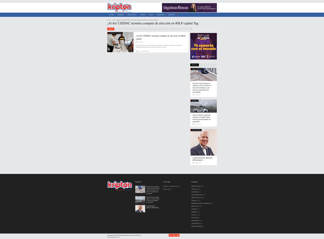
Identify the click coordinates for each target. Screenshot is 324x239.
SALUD (193, 215)
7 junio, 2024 (140, 42)
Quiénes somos (167, 189)
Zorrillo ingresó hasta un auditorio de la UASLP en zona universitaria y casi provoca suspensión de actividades (202, 87)
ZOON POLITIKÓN (196, 226)
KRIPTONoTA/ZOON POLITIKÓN (200, 203)
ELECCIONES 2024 (113, 33)
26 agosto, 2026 (197, 124)
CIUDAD (194, 69)
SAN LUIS (194, 217)
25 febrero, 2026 (197, 162)
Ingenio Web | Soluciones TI (113, 237)
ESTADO (120, 33)
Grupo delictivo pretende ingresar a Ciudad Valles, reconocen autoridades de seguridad (202, 118)
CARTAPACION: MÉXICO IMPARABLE (203, 159)
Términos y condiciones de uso (171, 186)
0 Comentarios (146, 51)
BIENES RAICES (196, 186)
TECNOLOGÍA (195, 223)
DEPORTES (194, 192)
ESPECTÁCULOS (196, 197)
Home (109, 20)
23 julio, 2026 (197, 94)
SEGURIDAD (194, 100)
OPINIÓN (198, 130)
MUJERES (194, 209)
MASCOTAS (199, 69)
